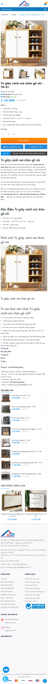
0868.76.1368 (36, 147)
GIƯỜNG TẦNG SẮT (8, 595)
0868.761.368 (10, 623)
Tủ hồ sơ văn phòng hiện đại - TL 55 (23, 406)
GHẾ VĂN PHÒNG (7, 588)
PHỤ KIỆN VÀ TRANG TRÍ (9, 607)
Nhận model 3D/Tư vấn (13, 147)
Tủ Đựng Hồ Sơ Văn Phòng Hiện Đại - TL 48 (26, 474)
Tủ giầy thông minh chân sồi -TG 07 (36, 515)
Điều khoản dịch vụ (31, 601)
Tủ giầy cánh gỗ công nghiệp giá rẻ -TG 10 (12, 515)
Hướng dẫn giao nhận (32, 598)
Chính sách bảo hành (32, 579)
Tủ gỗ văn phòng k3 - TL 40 (20, 440)
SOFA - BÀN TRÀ (7, 598)
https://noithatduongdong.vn (17, 564)
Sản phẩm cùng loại (13, 485)
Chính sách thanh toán (32, 588)
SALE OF (4, 579)
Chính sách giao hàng (32, 582)
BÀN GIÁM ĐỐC (7, 585)
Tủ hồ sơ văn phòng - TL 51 (20, 418)
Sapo (28, 676)
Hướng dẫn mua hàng (32, 595)
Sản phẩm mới (7, 390)
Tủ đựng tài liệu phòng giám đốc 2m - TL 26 (26, 451)
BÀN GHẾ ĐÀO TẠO (8, 601)
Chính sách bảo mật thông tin (35, 591)
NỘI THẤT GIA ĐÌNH (8, 604)
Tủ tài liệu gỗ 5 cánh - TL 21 (20, 395)
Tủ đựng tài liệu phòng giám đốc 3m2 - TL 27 (26, 462)
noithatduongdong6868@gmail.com (18, 567)
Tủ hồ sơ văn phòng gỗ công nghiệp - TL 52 (26, 429)
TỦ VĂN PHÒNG (7, 591)
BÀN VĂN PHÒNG (7, 582)
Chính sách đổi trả (31, 585)
